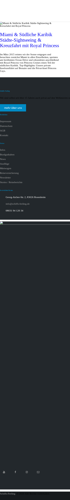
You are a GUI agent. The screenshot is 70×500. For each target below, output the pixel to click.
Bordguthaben (7, 154)
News (3, 159)
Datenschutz (6, 126)
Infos (2, 150)
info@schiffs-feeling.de (18, 204)
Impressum (5, 121)
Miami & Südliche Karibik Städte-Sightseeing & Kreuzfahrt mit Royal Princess (29, 40)
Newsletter (5, 177)
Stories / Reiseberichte (11, 182)
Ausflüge (4, 164)
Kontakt (4, 135)
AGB (2, 130)
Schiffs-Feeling (8, 493)
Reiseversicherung (9, 173)
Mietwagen (5, 168)
